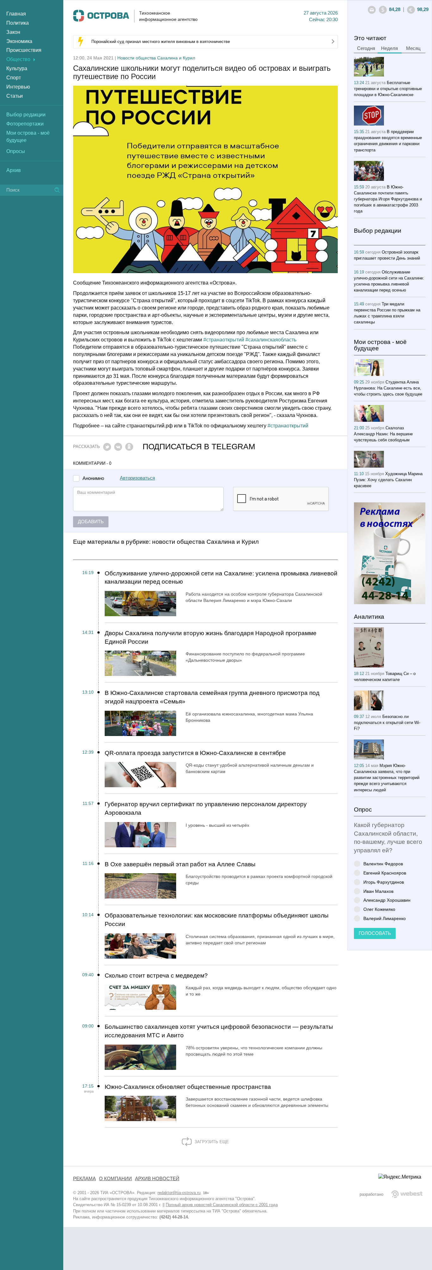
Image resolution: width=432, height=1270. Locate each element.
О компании (115, 1178)
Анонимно (93, 478)
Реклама (84, 1178)
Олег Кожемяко (379, 909)
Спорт (13, 77)
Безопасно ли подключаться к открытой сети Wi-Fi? (387, 722)
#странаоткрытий (223, 339)
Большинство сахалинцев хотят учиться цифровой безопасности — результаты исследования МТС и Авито (219, 1031)
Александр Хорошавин (386, 900)
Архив (13, 170)
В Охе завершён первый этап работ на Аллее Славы (180, 864)
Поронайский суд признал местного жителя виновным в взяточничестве (160, 41)
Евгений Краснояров (384, 872)
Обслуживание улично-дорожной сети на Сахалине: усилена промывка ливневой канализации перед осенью (221, 577)
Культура (16, 68)
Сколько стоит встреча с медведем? (156, 975)
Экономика (19, 41)
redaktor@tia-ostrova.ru (179, 1192)
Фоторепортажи (25, 123)
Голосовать (375, 933)
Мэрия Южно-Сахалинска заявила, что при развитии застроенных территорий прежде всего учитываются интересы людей (386, 777)
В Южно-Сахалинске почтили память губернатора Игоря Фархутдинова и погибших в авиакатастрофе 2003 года (388, 199)
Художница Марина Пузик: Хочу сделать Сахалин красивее (388, 479)
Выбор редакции (26, 114)
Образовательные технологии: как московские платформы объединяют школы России (217, 919)
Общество (18, 59)
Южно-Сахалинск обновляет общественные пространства (188, 1086)
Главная (16, 13)
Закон (13, 32)
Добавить (91, 521)
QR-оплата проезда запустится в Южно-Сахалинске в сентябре (195, 753)
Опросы (15, 151)
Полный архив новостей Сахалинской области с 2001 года (222, 1204)
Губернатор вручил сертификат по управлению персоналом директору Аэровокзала (206, 808)
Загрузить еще (211, 1141)
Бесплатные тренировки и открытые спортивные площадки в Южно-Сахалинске (388, 88)
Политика (17, 23)
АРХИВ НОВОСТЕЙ (157, 1178)
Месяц (413, 48)
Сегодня (366, 48)
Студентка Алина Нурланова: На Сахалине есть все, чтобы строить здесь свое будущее (388, 388)
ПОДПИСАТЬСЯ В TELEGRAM (199, 447)
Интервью (18, 86)
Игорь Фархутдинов (383, 882)
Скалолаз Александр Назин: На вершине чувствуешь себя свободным (383, 434)
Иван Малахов (378, 891)
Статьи (14, 96)
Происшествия (23, 50)
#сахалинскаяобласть (270, 339)
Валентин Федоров (383, 863)
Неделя (389, 48)
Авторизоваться (137, 478)
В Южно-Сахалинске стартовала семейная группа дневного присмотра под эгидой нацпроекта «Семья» (212, 697)
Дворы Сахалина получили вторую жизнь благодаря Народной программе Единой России (211, 637)
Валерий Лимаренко (384, 918)
